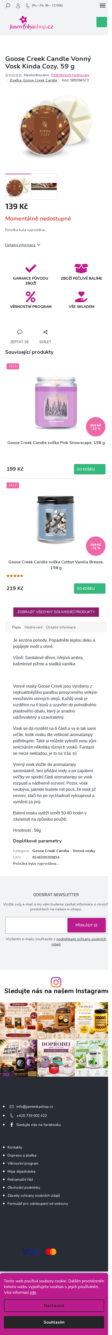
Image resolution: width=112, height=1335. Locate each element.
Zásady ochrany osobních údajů (34, 1195)
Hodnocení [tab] (33, 627)
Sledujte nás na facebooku (38, 1124)
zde (33, 1292)
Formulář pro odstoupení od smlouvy (38, 1203)
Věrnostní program (23, 1163)
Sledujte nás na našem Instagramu (57, 991)
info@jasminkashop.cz (34, 1106)
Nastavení (54, 1306)
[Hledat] (8, 6)
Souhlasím (54, 1322)
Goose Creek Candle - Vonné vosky (63, 850)
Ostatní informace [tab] (61, 627)
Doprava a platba (22, 1155)
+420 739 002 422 (31, 1115)
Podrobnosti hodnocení (70, 75)
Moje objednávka (21, 1171)
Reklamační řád (20, 1179)
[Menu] (102, 6)
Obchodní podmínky (24, 1187)
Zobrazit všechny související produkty (56, 612)
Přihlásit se (87, 925)
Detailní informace (20, 245)
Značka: (33, 80)
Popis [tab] (16, 627)
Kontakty (15, 1147)
